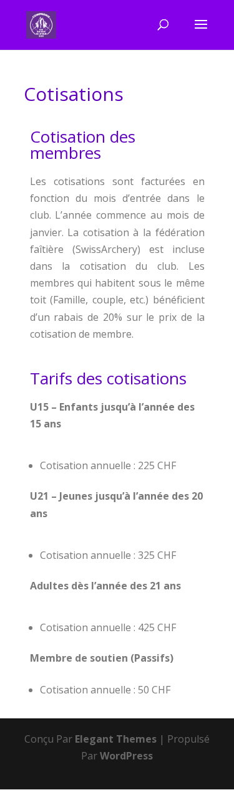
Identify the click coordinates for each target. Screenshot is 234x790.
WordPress (126, 756)
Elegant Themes (116, 739)
